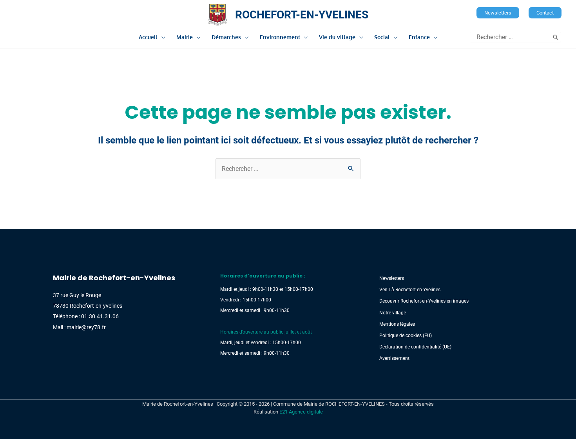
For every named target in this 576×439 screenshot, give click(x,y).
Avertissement (394, 358)
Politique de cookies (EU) (405, 335)
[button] (498, 12)
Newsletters (391, 278)
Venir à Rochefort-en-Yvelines (409, 289)
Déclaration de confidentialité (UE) (415, 347)
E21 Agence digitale (301, 412)
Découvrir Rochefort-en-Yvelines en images (424, 301)
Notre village (392, 313)
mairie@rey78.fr (86, 327)
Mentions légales (397, 324)
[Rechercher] (556, 37)
